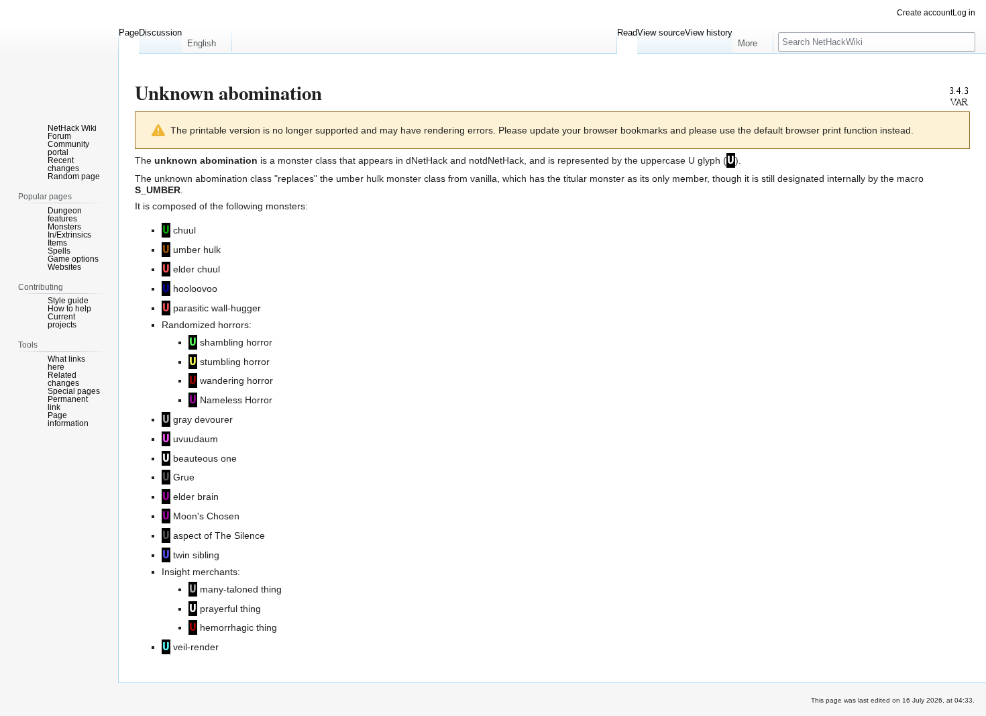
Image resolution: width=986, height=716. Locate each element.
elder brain (196, 496)
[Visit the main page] (59, 53)
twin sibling (196, 555)
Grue (184, 477)
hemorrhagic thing (238, 627)
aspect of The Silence (219, 535)
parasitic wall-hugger (217, 308)
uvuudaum (195, 438)
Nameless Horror (236, 400)
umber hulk (197, 249)
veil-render (196, 647)
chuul (184, 230)
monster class (307, 160)
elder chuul (196, 269)
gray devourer (203, 419)
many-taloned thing (241, 589)
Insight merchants (199, 571)
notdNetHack (496, 160)
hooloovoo (195, 288)
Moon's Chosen (206, 516)
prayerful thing (230, 608)
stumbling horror (235, 361)
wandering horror (236, 380)
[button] (206, 40)
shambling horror (236, 342)
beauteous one (205, 458)
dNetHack (426, 160)
